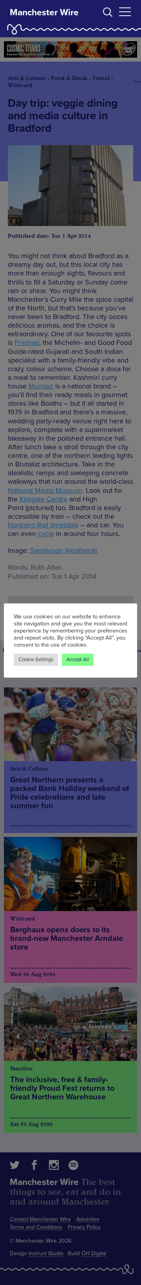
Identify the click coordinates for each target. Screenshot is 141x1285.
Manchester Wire (44, 12)
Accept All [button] (78, 659)
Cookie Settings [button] (35, 659)
